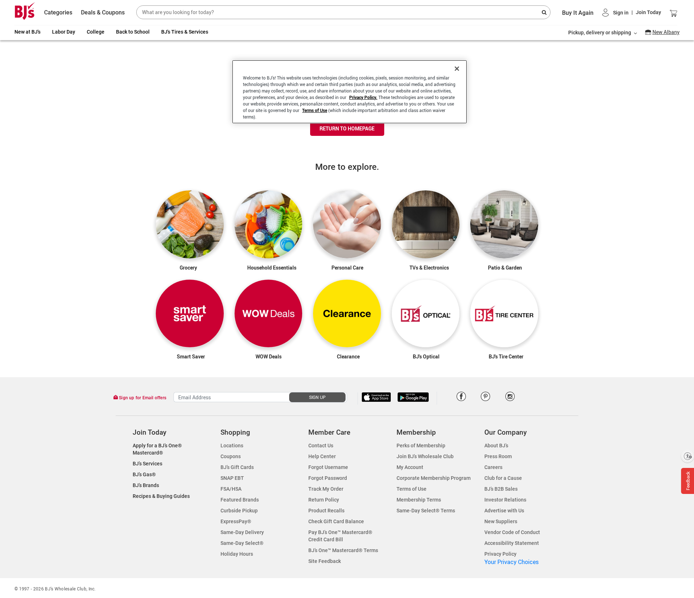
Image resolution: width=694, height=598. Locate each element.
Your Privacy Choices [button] (511, 562)
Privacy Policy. (363, 97)
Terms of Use (314, 110)
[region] (349, 92)
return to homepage (347, 128)
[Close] (457, 69)
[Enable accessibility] (687, 456)
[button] (631, 12)
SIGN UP (317, 397)
